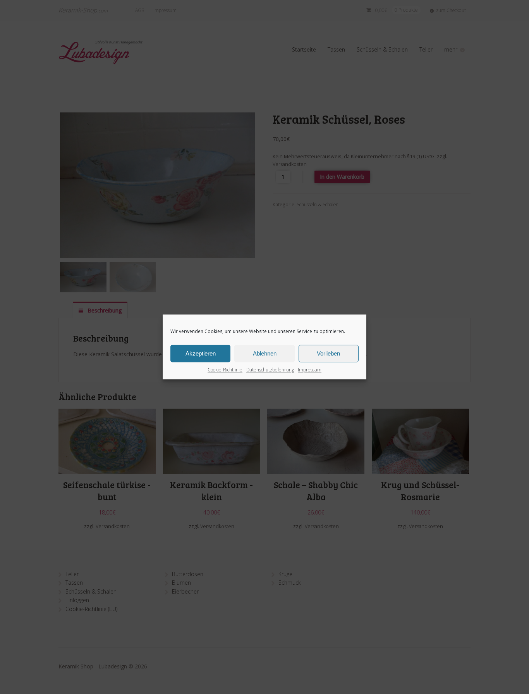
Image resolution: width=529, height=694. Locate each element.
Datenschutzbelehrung (270, 369)
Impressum (309, 369)
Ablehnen (265, 353)
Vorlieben (328, 353)
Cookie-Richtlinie (225, 369)
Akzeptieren (200, 353)
